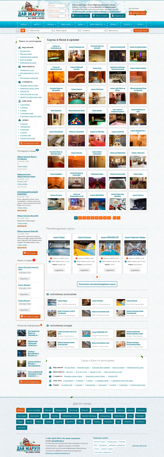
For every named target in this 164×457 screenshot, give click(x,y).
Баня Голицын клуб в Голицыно (66, 312)
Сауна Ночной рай (117, 47)
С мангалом (24, 129)
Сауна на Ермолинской (56, 68)
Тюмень (97, 422)
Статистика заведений (102, 452)
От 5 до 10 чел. (81, 372)
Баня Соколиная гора (135, 237)
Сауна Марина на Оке (138, 110)
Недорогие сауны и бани (29, 88)
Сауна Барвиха (56, 174)
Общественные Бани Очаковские (134, 312)
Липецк (55, 416)
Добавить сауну (139, 13)
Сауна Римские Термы (84, 237)
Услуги (125, 24)
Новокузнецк (105, 416)
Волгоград (73, 410)
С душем (23, 110)
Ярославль (22, 427)
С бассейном (25, 105)
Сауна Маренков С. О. (138, 132)
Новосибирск (119, 416)
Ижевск (110, 410)
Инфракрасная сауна (28, 63)
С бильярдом (25, 127)
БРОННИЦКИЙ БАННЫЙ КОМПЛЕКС (27, 193)
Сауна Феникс (24, 285)
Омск (130, 416)
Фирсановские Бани (76, 110)
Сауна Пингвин (97, 89)
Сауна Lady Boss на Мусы (117, 89)
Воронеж (85, 410)
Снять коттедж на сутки (29, 94)
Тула (88, 422)
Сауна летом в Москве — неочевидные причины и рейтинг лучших (35, 365)
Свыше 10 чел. (95, 372)
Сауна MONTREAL (97, 195)
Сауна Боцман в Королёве (76, 174)
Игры (138, 24)
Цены (79, 24)
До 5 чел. (69, 372)
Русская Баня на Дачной (97, 47)
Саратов (59, 422)
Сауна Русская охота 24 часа (28, 268)
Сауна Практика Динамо (117, 195)
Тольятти (70, 422)
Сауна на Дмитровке (138, 47)
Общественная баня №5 (27, 216)
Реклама (122, 442)
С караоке (24, 124)
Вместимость (95, 24)
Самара (49, 422)
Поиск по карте (101, 16)
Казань (130, 410)
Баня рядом (97, 110)
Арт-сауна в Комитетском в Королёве (117, 110)
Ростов (29, 422)
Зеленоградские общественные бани (134, 332)
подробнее (59, 270)
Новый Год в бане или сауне (31, 97)
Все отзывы (31, 253)
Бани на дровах (26, 60)
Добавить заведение (117, 445)
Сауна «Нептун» (138, 153)
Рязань (39, 422)
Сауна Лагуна (76, 153)
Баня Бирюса (56, 110)
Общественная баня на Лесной (138, 89)
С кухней (23, 132)
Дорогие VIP (24, 91)
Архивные (103, 445)
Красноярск (34, 416)
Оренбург (140, 416)
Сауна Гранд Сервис (138, 68)
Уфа (118, 422)
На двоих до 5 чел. (27, 70)
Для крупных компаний (29, 78)
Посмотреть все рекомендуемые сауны (97, 284)
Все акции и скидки (31, 316)
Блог (95, 445)
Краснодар (22, 416)
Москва (20, 410)
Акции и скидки (107, 449)
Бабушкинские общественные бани (26, 175)
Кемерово (141, 410)
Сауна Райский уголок (77, 68)
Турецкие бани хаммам (29, 57)
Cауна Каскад (24, 300)
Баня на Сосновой (76, 132)
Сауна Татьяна (56, 195)
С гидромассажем (26, 113)
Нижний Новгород (89, 416)
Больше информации (31, 382)
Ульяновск (109, 422)
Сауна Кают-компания (97, 153)
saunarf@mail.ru (57, 441)
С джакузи (24, 107)
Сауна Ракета (138, 195)
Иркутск (120, 410)
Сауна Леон (138, 174)
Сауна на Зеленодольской (76, 195)
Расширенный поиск (31, 143)
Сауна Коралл (76, 89)
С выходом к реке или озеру (31, 116)
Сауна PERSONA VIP (59, 237)
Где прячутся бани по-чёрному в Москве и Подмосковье (34, 335)
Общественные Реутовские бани (133, 343)
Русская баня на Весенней (56, 89)
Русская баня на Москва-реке (56, 153)
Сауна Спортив (118, 132)
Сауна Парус (62, 301)
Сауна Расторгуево (117, 174)
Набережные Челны (70, 416)
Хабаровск (128, 422)
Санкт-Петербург (34, 410)
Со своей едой (25, 135)
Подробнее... (24, 279)
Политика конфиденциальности (58, 453)
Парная (49, 24)
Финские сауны (26, 54)
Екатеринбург (98, 410)
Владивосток (60, 410)
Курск (46, 416)
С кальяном (123, 385)
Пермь (20, 422)
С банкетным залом (27, 138)
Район (22, 24)
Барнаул (48, 410)
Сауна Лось (97, 68)
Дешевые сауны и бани (29, 85)
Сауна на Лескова (97, 132)
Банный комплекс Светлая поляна (117, 68)
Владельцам (119, 16)
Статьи (96, 449)
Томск (80, 422)
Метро (35, 24)
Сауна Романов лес (76, 47)
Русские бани (25, 51)
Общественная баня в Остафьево (27, 158)
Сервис (111, 24)
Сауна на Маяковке (117, 153)
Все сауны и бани (82, 16)
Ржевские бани (97, 174)
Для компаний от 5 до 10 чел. (28, 74)
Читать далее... (23, 166)
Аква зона (64, 24)
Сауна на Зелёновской (56, 47)
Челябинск (140, 422)
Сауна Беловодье (56, 132)
